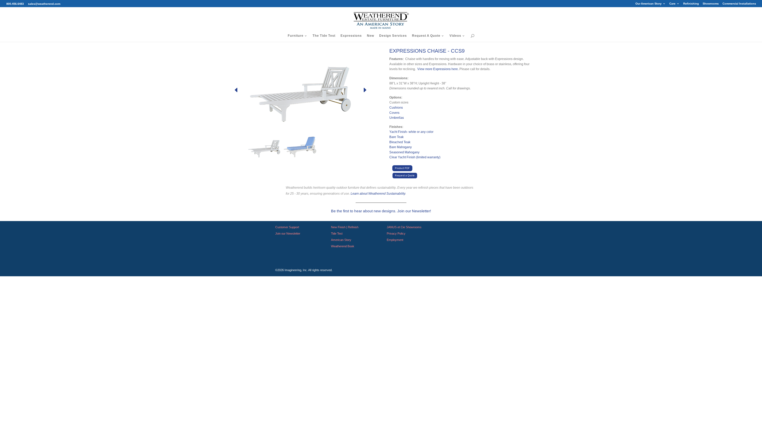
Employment (395, 240)
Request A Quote (426, 35)
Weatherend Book (342, 246)
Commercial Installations (739, 3)
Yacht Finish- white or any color (411, 131)
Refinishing (691, 3)
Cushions (396, 107)
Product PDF (402, 168)
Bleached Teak (399, 142)
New (370, 35)
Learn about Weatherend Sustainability (378, 193)
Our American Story (648, 3)
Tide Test (337, 233)
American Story (341, 240)
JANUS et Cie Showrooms (404, 227)
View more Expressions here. (438, 69)
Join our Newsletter (287, 233)
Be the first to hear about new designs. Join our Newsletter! (381, 211)
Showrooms (711, 3)
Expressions (351, 35)
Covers (394, 112)
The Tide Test (324, 35)
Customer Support (287, 227)
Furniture (295, 35)
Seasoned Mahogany (404, 152)
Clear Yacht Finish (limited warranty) (414, 157)
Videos (455, 35)
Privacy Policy (396, 233)
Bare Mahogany (400, 147)
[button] (364, 90)
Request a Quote (405, 175)
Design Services (393, 35)
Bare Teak (396, 137)
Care (672, 3)
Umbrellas (396, 117)
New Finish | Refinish (344, 227)
